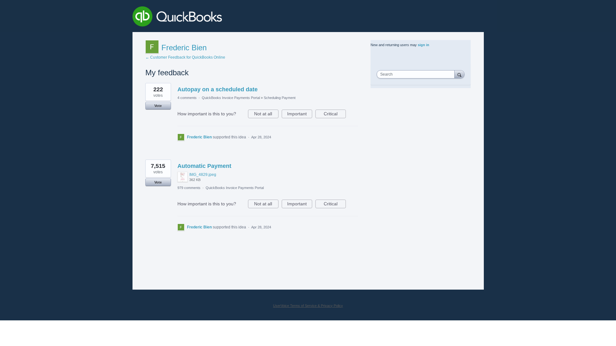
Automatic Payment (204, 166)
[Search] (459, 74)
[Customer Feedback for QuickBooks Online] (224, 17)
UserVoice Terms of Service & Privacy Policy (308, 306)
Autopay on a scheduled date (217, 89)
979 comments (189, 188)
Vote (158, 106)
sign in (423, 45)
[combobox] (417, 74)
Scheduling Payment (279, 98)
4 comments (187, 98)
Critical (335, 114)
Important (299, 114)
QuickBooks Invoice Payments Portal (231, 98)
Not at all (266, 114)
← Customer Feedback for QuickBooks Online (185, 57)
